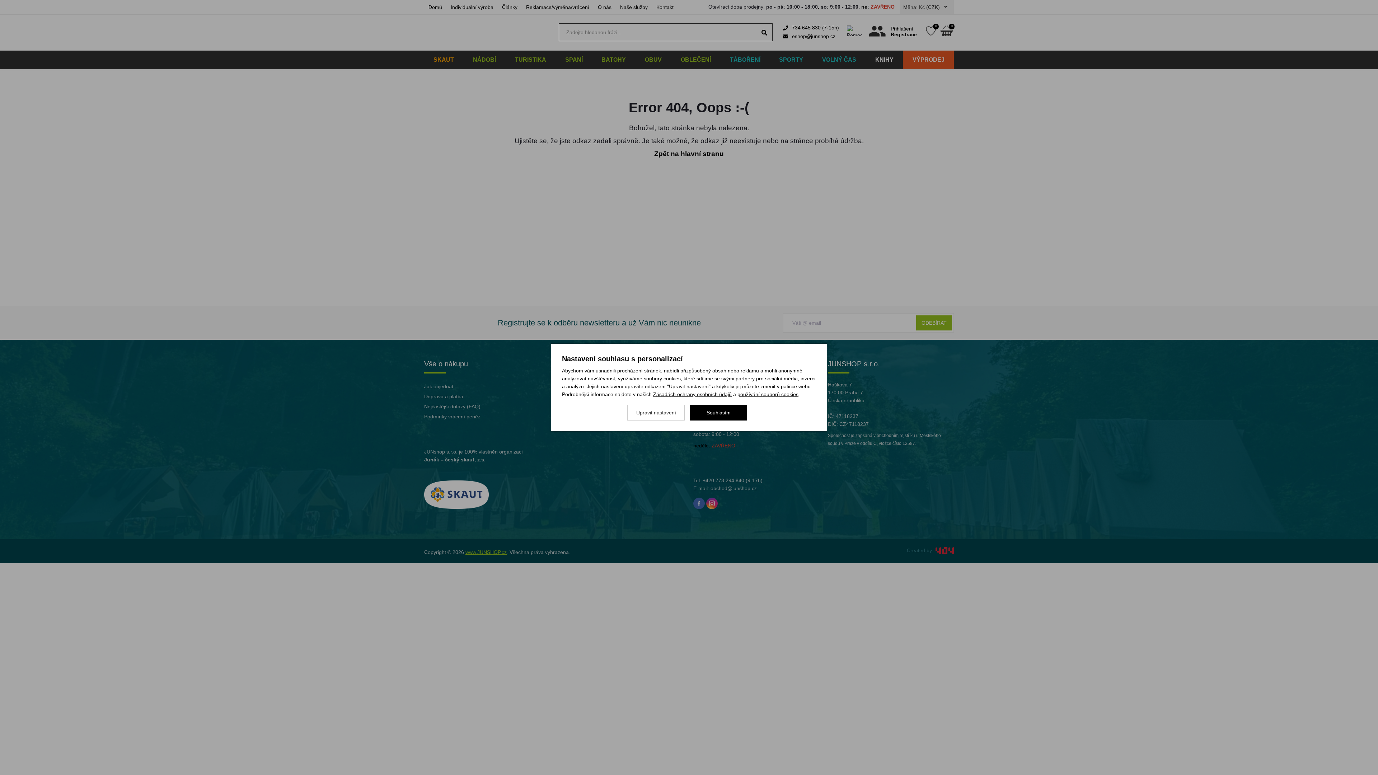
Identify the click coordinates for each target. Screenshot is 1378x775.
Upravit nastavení (656, 412)
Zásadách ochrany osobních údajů (692, 394)
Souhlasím (719, 412)
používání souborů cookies (767, 394)
